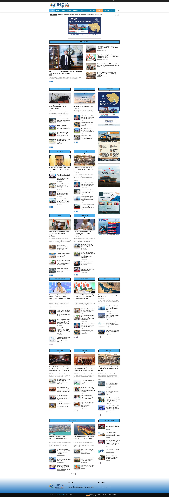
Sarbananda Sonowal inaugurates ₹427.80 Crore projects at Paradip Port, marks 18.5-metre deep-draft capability (63, 330)
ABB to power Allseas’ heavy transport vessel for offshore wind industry (88, 451)
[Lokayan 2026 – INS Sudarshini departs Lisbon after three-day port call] (77, 137)
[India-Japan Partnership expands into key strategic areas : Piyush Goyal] (77, 397)
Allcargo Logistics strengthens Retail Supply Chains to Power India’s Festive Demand (107, 74)
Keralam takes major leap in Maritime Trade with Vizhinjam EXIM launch (64, 459)
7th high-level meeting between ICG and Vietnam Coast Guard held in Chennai (63, 127)
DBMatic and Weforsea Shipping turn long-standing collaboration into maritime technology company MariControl (112, 384)
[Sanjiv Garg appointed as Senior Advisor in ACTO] (77, 263)
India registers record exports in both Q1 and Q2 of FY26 (88, 466)
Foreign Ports (52, 434)
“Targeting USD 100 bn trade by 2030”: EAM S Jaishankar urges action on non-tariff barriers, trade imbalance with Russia (63, 313)
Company (99, 76)
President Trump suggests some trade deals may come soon (112, 426)
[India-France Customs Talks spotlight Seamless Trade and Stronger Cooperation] (91, 66)
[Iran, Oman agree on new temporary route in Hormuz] (77, 124)
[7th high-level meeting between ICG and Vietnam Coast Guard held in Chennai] (52, 127)
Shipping (60, 151)
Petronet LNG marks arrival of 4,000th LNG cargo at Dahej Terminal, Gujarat (63, 255)
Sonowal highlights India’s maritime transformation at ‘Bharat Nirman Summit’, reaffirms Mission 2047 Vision (59, 296)
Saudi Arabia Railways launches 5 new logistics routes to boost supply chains (113, 434)
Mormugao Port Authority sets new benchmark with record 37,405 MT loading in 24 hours (108, 47)
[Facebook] (113, 1)
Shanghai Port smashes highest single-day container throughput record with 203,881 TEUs (84, 438)
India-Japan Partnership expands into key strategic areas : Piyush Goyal (87, 397)
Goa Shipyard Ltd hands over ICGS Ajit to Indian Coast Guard (87, 382)
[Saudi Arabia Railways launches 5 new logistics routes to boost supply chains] (101, 434)
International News (109, 279)
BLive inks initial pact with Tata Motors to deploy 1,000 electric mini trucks (87, 269)
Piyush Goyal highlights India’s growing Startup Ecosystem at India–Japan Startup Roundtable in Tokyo (80, 14)
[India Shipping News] (59, 5)
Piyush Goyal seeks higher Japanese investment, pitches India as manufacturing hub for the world (88, 389)
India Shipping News (60, 494)
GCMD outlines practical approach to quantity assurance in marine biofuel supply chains (112, 324)
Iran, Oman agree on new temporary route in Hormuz (87, 123)
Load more (72, 473)
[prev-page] (50, 81)
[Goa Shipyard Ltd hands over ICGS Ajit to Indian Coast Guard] (77, 382)
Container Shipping (60, 462)
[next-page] (52, 81)
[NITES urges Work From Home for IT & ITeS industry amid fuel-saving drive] (101, 457)
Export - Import (84, 279)
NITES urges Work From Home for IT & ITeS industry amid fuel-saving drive (112, 457)
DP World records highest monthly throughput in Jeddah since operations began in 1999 (88, 198)
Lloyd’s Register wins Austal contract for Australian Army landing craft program (112, 331)
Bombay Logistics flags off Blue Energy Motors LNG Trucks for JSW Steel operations (87, 246)
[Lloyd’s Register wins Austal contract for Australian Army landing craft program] (101, 332)
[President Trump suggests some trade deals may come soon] (101, 426)
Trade (99, 66)
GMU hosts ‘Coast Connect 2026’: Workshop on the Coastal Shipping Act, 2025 (63, 134)
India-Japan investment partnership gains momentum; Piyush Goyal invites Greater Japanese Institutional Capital (63, 389)
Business (60, 350)
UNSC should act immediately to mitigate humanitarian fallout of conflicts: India (63, 193)
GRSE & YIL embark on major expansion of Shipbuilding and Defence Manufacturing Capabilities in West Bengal (64, 321)
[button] (118, 10)
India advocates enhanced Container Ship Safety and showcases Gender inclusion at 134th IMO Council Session (63, 467)
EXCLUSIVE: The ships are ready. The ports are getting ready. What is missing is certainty (65, 72)
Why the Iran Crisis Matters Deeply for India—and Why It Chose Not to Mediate (87, 459)
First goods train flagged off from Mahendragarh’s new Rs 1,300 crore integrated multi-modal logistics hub (63, 262)
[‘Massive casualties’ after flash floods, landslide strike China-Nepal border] (52, 120)
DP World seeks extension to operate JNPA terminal (112, 392)
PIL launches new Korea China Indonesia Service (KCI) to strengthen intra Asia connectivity (63, 451)
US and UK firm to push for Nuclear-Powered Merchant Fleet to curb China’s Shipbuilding (112, 316)
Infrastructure (60, 279)
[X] (117, 1)
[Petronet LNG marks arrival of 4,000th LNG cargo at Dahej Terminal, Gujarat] (84, 98)
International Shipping (61, 455)
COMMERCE (99, 59)
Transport (84, 215)
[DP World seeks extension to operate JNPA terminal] (101, 393)
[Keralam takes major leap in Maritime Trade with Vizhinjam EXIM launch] (52, 459)
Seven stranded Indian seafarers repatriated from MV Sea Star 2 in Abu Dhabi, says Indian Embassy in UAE (63, 200)
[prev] (115, 15)
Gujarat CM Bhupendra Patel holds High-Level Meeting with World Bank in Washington (87, 404)
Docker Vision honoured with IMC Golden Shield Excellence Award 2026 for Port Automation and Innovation (113, 399)
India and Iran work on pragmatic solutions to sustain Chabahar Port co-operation (59, 438)
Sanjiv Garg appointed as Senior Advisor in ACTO (87, 262)
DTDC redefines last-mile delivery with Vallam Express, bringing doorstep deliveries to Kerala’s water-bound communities (88, 255)
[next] (118, 15)
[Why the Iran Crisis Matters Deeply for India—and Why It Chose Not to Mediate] (77, 459)
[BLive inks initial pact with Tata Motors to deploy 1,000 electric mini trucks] (77, 269)
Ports (50, 74)
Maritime (84, 89)
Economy (84, 350)
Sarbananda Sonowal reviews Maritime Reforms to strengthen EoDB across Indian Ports (63, 141)
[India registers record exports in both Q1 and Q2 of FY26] (77, 467)
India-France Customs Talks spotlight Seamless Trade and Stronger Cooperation (108, 64)
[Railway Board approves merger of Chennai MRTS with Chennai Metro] (52, 270)
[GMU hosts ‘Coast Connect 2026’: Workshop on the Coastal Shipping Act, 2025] (52, 134)
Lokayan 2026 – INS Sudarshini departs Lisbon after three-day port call (87, 137)
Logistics (84, 151)
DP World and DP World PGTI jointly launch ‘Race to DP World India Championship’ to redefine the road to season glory (112, 408)
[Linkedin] (115, 1)
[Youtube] (119, 1)
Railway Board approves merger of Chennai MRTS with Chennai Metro (63, 270)
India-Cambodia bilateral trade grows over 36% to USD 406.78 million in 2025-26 (64, 405)
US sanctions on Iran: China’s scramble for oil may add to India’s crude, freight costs (87, 117)
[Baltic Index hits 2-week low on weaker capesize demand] (101, 451)
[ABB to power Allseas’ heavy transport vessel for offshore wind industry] (77, 451)
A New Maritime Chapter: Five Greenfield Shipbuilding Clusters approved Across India (63, 339)
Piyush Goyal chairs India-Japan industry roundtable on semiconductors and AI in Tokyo (63, 397)
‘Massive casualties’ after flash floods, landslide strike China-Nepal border (63, 120)
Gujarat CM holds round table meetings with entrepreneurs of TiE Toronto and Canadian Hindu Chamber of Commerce (59, 368)
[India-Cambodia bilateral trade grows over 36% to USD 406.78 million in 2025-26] (52, 405)
